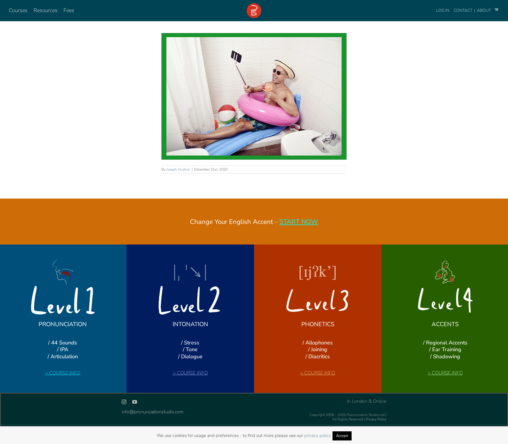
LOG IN (442, 10)
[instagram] (124, 402)
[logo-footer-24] (254, 5)
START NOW (298, 221)
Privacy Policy (376, 419)
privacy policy (317, 435)
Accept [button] (342, 435)
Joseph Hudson (178, 169)
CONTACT (463, 10)
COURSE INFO (64, 373)
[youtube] (134, 402)
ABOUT (484, 10)
